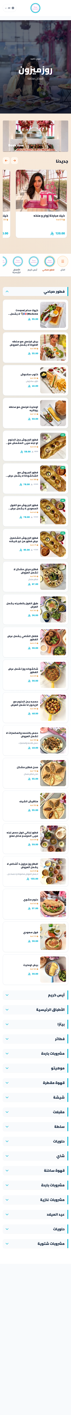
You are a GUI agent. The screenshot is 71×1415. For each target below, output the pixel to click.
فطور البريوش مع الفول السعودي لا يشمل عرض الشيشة (24, 508)
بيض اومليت (30, 965)
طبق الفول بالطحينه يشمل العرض (22, 605)
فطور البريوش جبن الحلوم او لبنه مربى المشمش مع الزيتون (23, 443)
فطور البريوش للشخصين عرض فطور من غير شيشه (23, 539)
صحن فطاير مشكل (27, 767)
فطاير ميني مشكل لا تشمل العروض (26, 571)
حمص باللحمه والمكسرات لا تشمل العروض (22, 734)
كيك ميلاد (58, 215)
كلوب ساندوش (29, 374)
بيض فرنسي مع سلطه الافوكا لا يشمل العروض (24, 343)
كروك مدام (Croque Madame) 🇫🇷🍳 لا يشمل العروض (24, 313)
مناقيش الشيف (28, 801)
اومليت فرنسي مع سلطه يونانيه (23, 409)
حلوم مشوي (30, 899)
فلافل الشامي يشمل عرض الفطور (22, 638)
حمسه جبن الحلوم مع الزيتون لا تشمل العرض (24, 703)
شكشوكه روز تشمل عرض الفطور (23, 670)
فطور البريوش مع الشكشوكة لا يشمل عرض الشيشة (23, 475)
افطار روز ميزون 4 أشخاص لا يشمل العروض (22, 865)
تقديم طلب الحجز (35, 144)
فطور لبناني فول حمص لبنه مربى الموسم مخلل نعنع (22, 834)
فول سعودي (30, 932)
